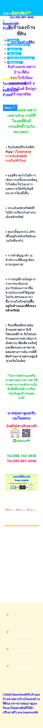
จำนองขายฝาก (18, 44)
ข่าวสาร (14, 53)
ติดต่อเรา (15, 62)
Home (13, 40)
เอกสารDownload (21, 58)
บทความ (14, 49)
